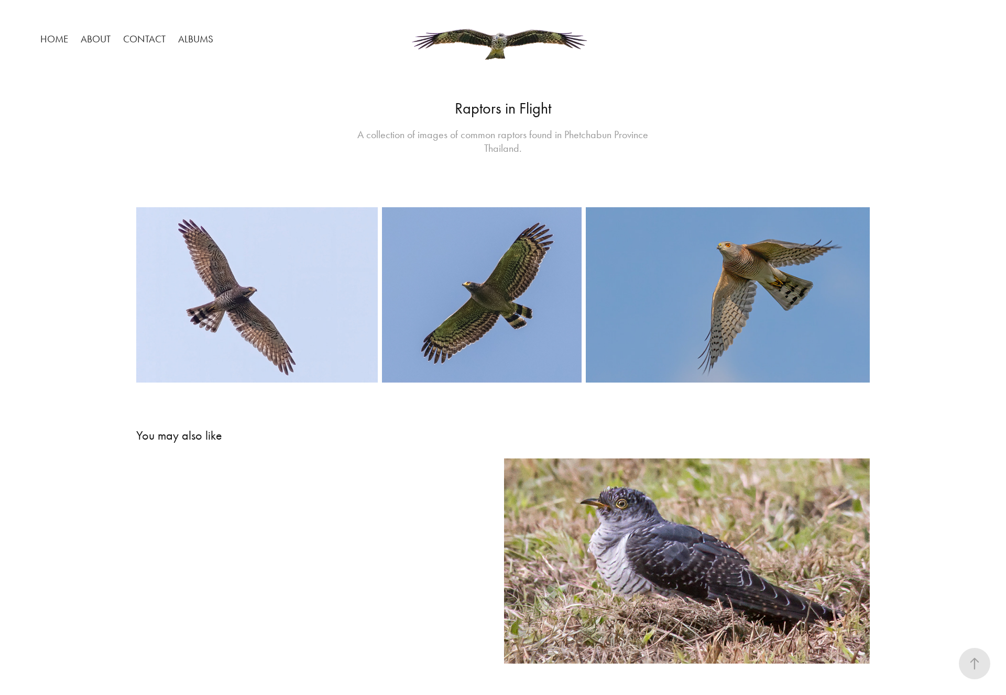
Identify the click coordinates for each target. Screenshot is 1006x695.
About (96, 39)
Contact (144, 39)
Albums (195, 39)
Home (54, 39)
